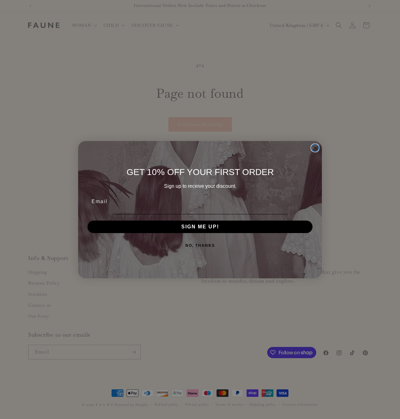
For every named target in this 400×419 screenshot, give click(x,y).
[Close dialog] (315, 148)
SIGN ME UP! (200, 226)
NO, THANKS (200, 245)
